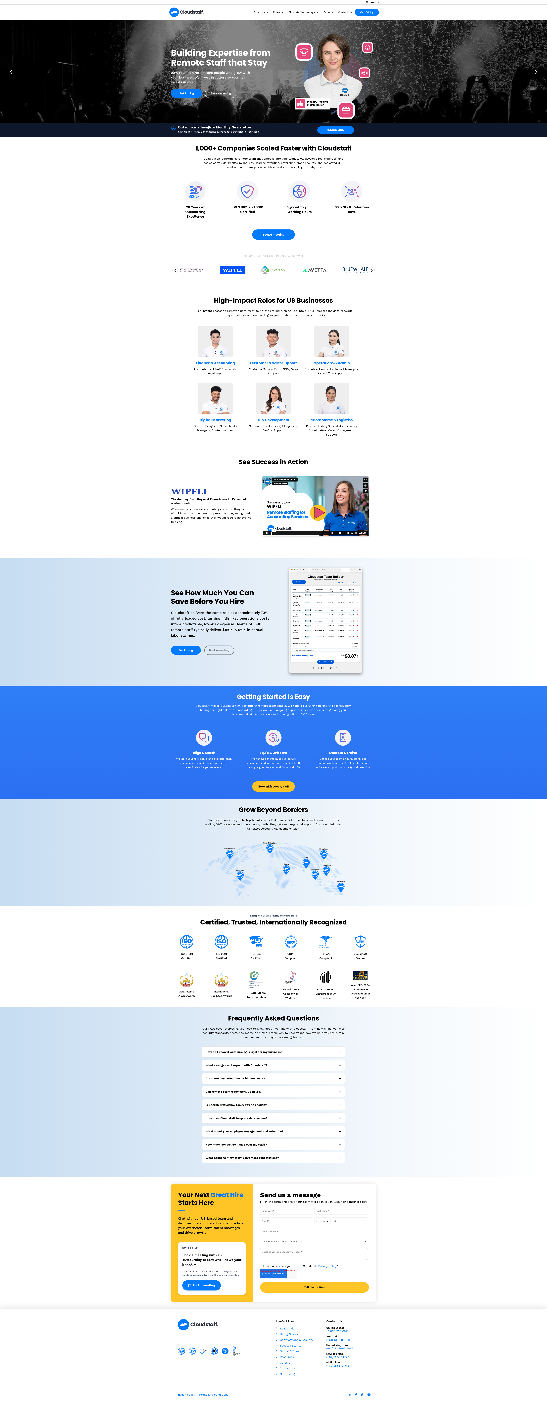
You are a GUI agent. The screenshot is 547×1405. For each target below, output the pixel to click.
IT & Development (273, 420)
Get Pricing (186, 90)
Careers (284, 1362)
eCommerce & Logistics (332, 420)
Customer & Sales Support (273, 363)
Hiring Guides (288, 1334)
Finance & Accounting (215, 363)
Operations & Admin (332, 363)
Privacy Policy (327, 1266)
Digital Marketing (215, 420)
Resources (286, 1357)
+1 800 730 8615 (337, 1331)
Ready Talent (288, 1328)
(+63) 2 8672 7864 (338, 1365)
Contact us (287, 1368)
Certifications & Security (296, 1340)
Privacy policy (185, 1394)
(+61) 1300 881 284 (339, 1340)
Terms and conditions (213, 1394)
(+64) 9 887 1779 (337, 1357)
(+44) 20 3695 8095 (339, 1348)
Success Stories (290, 1345)
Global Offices (289, 1351)
